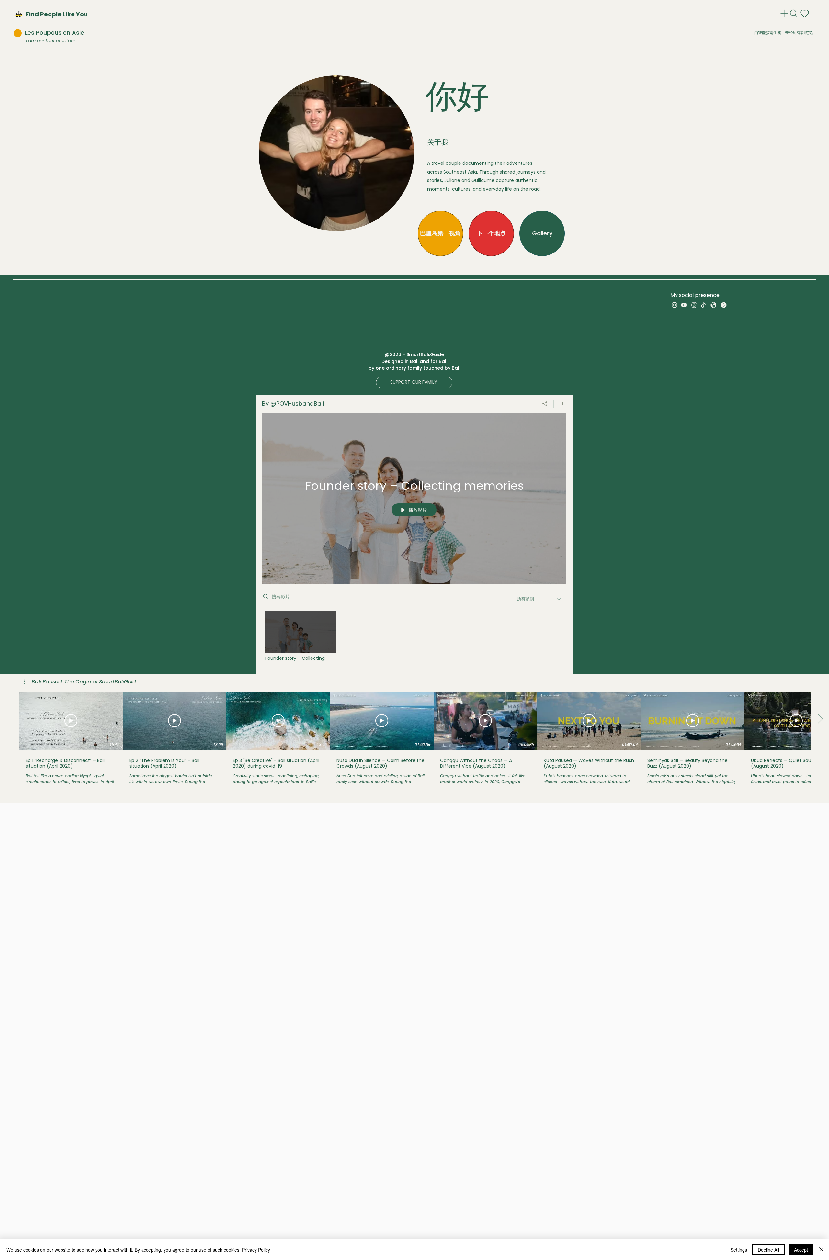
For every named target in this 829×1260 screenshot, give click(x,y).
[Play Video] (301, 636)
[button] (414, 382)
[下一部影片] (820, 719)
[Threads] (694, 305)
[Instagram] (674, 305)
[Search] (794, 13)
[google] (713, 305)
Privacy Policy (256, 1249)
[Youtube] (684, 305)
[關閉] (821, 1249)
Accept (801, 1249)
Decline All (768, 1249)
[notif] (805, 13)
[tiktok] (703, 305)
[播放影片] (70, 720)
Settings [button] (739, 1249)
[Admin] (785, 13)
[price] (724, 305)
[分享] (545, 404)
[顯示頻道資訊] (560, 404)
